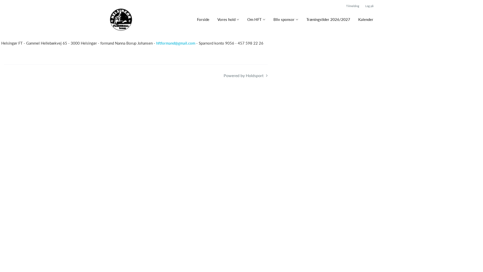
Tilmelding (352, 6)
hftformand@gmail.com (175, 43)
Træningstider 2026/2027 (328, 19)
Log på (369, 6)
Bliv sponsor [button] (284, 19)
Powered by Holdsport (244, 75)
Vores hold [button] (226, 19)
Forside (203, 19)
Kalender (365, 19)
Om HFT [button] (254, 19)
